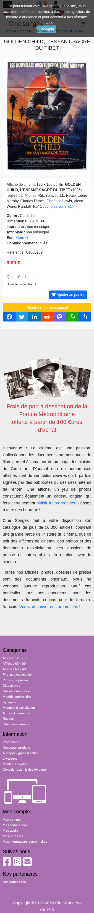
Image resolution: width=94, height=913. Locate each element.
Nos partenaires (14, 882)
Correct (22, 238)
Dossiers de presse (17, 691)
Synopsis (9, 702)
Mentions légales (15, 764)
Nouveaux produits (16, 747)
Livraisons (10, 758)
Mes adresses (13, 836)
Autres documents (16, 713)
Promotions (11, 742)
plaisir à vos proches (56, 503)
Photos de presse (15, 680)
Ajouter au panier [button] (70, 295)
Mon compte (12, 819)
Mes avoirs (10, 830)
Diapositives (11, 685)
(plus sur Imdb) (61, 206)
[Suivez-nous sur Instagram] (17, 864)
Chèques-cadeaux (16, 724)
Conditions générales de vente (25, 769)
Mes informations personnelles (25, 841)
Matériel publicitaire (17, 696)
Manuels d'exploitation (19, 707)
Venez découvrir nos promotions (48, 606)
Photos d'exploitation (18, 674)
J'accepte (46, 29)
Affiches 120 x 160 (16, 658)
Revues (8, 718)
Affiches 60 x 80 (14, 663)
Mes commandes (15, 825)
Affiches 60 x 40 (14, 669)
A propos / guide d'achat (20, 753)
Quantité (13, 277)
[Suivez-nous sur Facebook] (7, 864)
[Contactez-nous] (27, 864)
